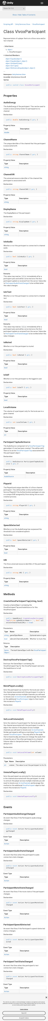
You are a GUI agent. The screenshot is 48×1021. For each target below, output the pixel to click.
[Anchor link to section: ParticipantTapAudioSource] (2, 442)
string (6, 167)
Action (6, 844)
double (6, 132)
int (5, 435)
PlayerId (18, 701)
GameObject (6, 651)
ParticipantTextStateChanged (16, 334)
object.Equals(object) (14, 59)
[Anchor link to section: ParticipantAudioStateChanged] (2, 851)
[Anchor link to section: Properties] (1, 95)
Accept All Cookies (24, 1018)
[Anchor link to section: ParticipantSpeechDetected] (2, 925)
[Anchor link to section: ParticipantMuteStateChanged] (2, 888)
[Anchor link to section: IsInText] (2, 292)
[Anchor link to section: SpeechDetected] (2, 525)
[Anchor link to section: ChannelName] (2, 139)
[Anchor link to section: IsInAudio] (2, 242)
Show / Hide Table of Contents (24, 15)
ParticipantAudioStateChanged (17, 283)
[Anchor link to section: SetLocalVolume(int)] (2, 719)
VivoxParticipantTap (36, 446)
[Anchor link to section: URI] (2, 560)
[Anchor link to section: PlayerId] (2, 483)
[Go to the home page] (8, 3)
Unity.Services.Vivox (22, 24)
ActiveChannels (20, 697)
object (10, 50)
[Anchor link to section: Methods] (1, 594)
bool (5, 269)
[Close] (46, 997)
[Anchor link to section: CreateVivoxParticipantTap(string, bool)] (2, 601)
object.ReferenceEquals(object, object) (20, 68)
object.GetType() (12, 66)
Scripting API (8, 24)
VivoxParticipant (38, 24)
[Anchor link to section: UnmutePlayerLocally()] (2, 772)
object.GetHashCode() (14, 63)
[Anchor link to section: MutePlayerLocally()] (2, 686)
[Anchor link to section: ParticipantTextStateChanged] (2, 961)
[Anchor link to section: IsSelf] (2, 375)
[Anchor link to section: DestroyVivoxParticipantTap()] (2, 660)
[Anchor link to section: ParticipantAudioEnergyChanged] (2, 814)
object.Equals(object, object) (16, 61)
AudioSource (9, 476)
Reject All (24, 1013)
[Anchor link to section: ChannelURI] (2, 174)
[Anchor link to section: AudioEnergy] (2, 102)
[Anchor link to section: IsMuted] (2, 342)
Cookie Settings (24, 1009)
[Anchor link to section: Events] (1, 807)
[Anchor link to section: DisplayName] (2, 209)
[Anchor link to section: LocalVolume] (2, 407)
